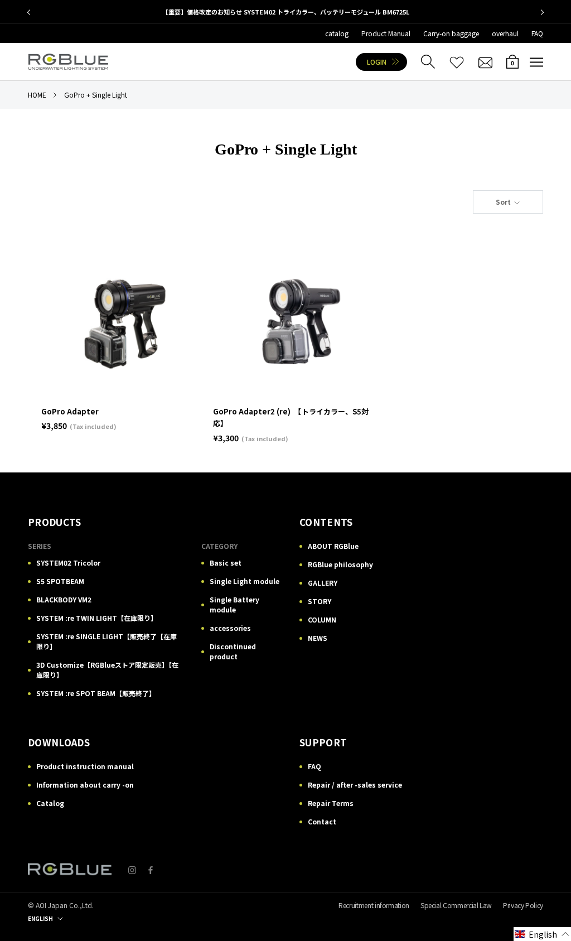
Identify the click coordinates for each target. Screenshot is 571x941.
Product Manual (385, 33)
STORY (319, 601)
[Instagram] (132, 869)
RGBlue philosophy (340, 564)
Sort (504, 201)
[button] (542, 934)
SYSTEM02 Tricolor (68, 562)
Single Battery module (234, 604)
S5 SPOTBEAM (60, 581)
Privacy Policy (523, 905)
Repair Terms (331, 803)
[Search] (428, 62)
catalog (337, 33)
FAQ (537, 33)
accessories (230, 628)
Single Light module (244, 581)
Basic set (225, 562)
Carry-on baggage (451, 33)
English (40, 918)
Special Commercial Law (456, 905)
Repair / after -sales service (355, 784)
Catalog (50, 803)
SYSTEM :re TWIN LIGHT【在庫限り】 (96, 617)
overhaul (505, 33)
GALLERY (322, 582)
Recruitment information (373, 905)
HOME (37, 94)
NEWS (317, 638)
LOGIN (376, 61)
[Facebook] (150, 869)
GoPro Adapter (70, 411)
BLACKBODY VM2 (63, 599)
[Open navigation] (536, 62)
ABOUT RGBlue (333, 546)
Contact (322, 821)
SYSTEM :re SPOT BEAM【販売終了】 (96, 693)
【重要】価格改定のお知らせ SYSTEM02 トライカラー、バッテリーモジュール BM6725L (285, 11)
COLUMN (322, 619)
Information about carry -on (85, 784)
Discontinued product (233, 651)
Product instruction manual (85, 766)
